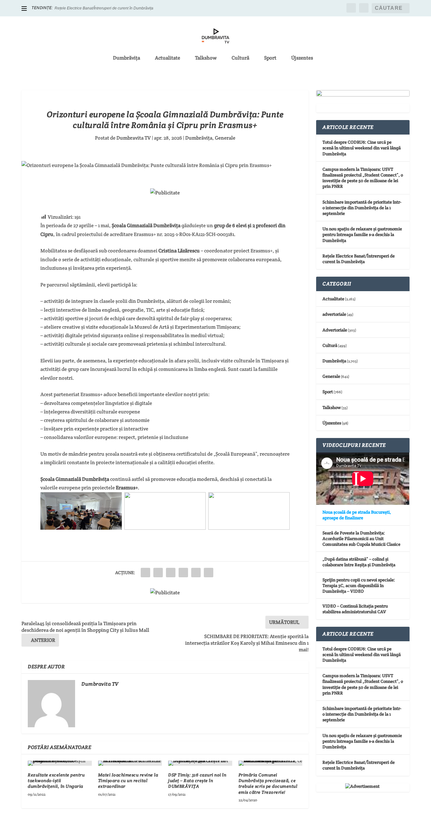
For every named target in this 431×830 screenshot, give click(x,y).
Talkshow (206, 58)
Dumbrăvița (126, 58)
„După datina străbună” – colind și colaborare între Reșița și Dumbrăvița (358, 562)
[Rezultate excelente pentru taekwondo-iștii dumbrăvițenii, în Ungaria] (60, 763)
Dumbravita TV (133, 138)
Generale (225, 138)
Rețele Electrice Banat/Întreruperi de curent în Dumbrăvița (104, 8)
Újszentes (302, 58)
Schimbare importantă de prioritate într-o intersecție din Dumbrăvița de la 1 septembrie (361, 207)
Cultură (240, 58)
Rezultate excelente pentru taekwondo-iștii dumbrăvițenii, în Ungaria (56, 780)
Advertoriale (334, 330)
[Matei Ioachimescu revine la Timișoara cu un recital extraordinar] (130, 763)
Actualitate (167, 58)
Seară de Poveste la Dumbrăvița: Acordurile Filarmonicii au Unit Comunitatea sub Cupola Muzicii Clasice (361, 538)
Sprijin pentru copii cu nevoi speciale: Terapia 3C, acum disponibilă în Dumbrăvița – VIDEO (358, 585)
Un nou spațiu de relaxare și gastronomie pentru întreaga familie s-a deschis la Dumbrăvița (362, 234)
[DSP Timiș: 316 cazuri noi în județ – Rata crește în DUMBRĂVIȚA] (200, 763)
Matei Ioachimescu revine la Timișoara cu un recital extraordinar (128, 780)
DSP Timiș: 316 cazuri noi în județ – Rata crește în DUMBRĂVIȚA (197, 780)
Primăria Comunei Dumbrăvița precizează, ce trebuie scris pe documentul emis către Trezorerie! (268, 783)
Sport (270, 58)
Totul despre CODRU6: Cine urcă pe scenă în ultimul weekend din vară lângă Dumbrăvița (361, 147)
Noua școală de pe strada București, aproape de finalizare (356, 515)
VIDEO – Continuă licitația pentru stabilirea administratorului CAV (355, 608)
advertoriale (334, 314)
